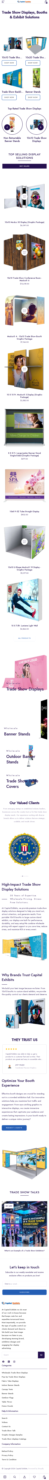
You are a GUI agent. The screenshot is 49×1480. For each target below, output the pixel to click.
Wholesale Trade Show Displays (15, 1372)
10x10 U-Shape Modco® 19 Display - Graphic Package (24, 568)
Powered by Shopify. (36, 1468)
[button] (41, 127)
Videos (4, 1422)
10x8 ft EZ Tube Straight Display (24, 511)
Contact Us (6, 1426)
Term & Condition (9, 1459)
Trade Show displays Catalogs (14, 1439)
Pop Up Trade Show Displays (13, 1377)
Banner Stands (7, 1393)
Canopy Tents (7, 1389)
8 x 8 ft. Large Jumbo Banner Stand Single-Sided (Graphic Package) (24, 454)
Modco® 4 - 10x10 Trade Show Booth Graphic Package (24, 337)
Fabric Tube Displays (10, 1381)
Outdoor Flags (7, 1397)
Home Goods (7, 1406)
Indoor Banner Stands (10, 1385)
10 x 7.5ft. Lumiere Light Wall (24, 625)
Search (4, 1418)
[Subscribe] (41, 1355)
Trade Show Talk (8, 1430)
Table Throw (7, 1402)
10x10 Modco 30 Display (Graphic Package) (24, 222)
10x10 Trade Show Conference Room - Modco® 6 (24, 279)
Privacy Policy (7, 1455)
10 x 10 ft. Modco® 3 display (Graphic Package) (24, 396)
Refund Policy (7, 1451)
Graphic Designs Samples (12, 1434)
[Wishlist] (34, 1477)
